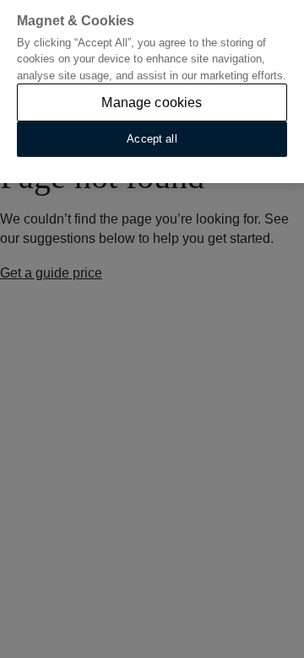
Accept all (151, 138)
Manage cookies (151, 102)
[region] (152, 91)
